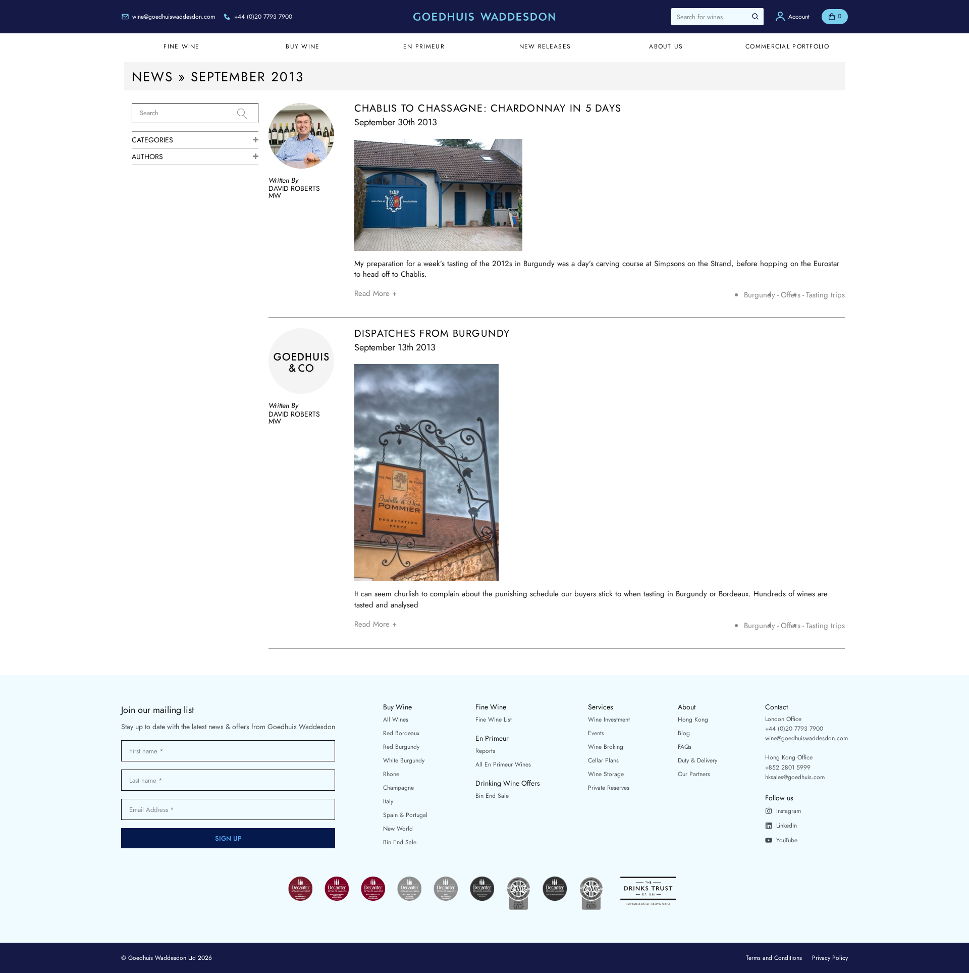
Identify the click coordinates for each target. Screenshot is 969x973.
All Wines (395, 719)
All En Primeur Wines (503, 764)
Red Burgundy (401, 747)
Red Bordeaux (401, 733)
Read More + (375, 293)
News (152, 76)
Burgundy (759, 295)
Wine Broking (605, 747)
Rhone (391, 774)
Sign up (228, 838)
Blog (684, 733)
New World (398, 829)
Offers (790, 295)
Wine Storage (606, 774)
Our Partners (694, 774)
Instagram (788, 810)
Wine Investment (609, 719)
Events (596, 733)
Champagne (398, 788)
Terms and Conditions (774, 958)
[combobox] (717, 16)
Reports (485, 751)
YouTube (786, 840)
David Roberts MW (294, 192)
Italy (388, 801)
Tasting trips (825, 295)
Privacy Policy (830, 958)
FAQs (684, 747)
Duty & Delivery (697, 760)
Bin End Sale (399, 842)
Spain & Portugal (405, 815)
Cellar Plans (603, 760)
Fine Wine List (493, 719)
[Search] (247, 113)
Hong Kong (693, 719)
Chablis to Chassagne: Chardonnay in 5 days (488, 108)
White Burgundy (403, 760)
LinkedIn (786, 825)
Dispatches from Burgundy (432, 333)
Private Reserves (608, 788)
